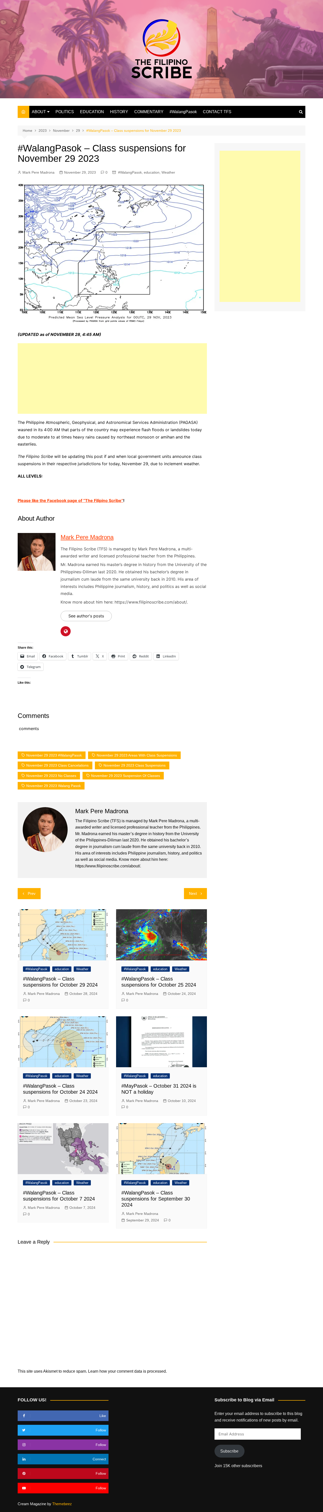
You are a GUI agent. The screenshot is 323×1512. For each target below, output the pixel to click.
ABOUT (39, 112)
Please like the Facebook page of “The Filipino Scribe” (70, 500)
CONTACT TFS (217, 112)
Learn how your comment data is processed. (127, 1371)
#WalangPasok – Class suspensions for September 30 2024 (155, 1199)
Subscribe (229, 1451)
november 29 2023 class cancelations (57, 765)
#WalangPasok (183, 112)
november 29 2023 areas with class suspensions (137, 755)
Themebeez (62, 1504)
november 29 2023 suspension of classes (125, 776)
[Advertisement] (112, 378)
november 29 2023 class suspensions (134, 765)
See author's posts (86, 615)
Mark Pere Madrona (38, 172)
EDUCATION (92, 112)
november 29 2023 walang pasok (53, 786)
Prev (32, 893)
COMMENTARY (149, 112)
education (151, 172)
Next (193, 893)
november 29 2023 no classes (51, 776)
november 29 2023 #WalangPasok (54, 755)
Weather (168, 172)
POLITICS (65, 112)
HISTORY (119, 112)
